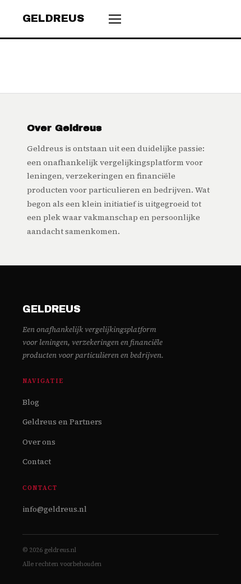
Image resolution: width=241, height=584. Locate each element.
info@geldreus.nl (54, 509)
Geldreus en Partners (62, 422)
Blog (30, 402)
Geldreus (53, 18)
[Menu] (115, 19)
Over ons (38, 442)
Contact (36, 461)
